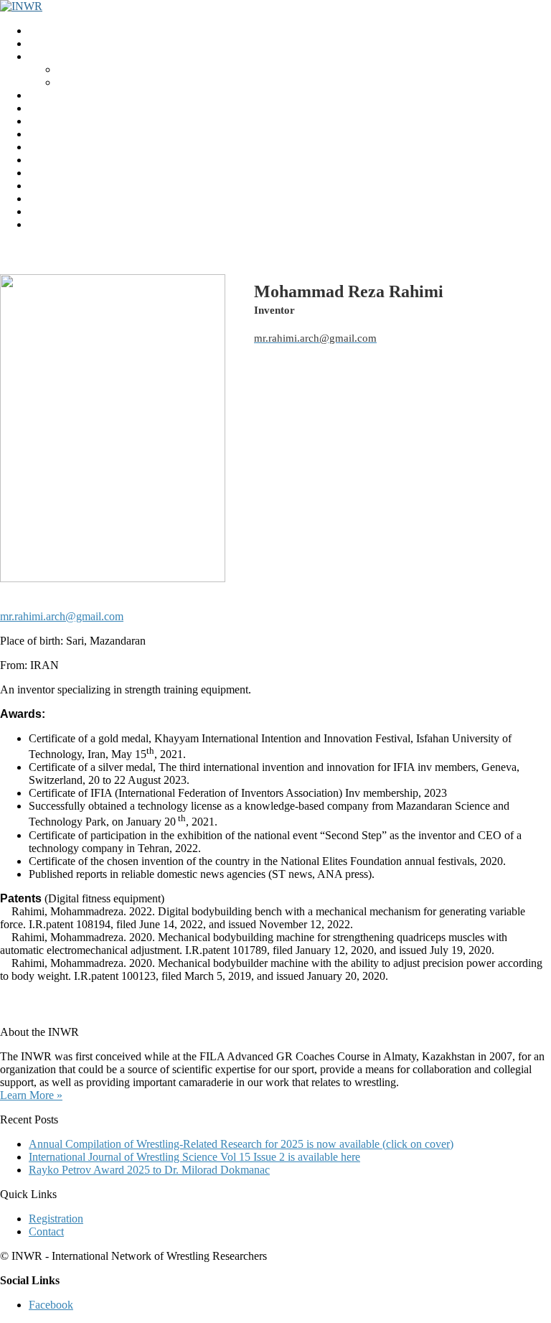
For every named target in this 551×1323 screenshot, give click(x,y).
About (71, 69)
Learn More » (31, 1095)
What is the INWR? (73, 56)
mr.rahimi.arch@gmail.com (61, 616)
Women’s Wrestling (73, 147)
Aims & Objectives (100, 82)
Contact (46, 211)
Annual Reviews (67, 134)
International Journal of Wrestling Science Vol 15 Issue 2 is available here (194, 1157)
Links (42, 185)
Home (43, 30)
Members (50, 173)
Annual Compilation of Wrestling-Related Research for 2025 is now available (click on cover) (241, 1144)
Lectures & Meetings (76, 121)
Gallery (45, 198)
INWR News (59, 43)
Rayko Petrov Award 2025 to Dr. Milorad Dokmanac (149, 1170)
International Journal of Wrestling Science (123, 108)
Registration (56, 160)
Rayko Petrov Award (76, 95)
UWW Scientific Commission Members (119, 224)
